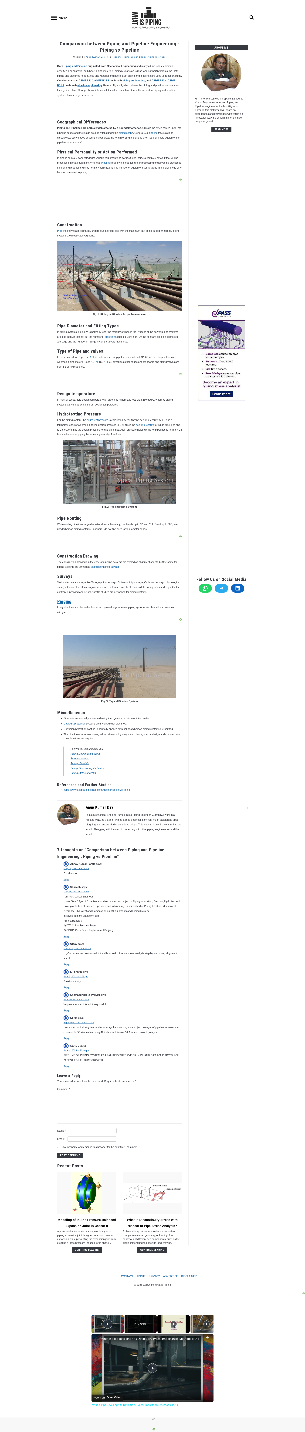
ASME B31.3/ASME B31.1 (94, 80)
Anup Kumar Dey (95, 57)
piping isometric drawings (105, 566)
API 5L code (96, 357)
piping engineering (133, 80)
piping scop (125, 133)
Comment (63, 1089)
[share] (207, 1337)
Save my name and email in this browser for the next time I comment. (99, 1147)
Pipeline (117, 57)
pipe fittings (111, 337)
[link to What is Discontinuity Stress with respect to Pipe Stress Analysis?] (152, 1193)
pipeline (153, 133)
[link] (96, 1339)
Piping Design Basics (134, 57)
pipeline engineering (89, 85)
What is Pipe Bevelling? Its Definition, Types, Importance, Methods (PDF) (150, 1339)
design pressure (145, 425)
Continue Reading (87, 1249)
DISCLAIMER (189, 1276)
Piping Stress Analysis (83, 773)
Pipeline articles (80, 758)
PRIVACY (154, 1276)
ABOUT (141, 1276)
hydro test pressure (97, 420)
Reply (66, 879)
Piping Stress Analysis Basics (87, 768)
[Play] (173, 1324)
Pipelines (106, 162)
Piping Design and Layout (85, 753)
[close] (153, 1419)
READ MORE (221, 129)
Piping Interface (156, 57)
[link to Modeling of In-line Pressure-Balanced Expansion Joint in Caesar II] (86, 1193)
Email (61, 1139)
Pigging (64, 601)
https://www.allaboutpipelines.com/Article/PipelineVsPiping (97, 789)
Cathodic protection (74, 723)
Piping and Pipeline (75, 66)
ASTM (94, 362)
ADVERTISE (170, 1276)
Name (61, 1130)
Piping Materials (80, 763)
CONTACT (127, 1276)
